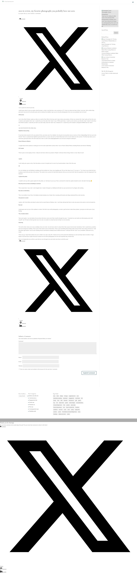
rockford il (55, 409)
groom (79, 400)
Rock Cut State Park (70, 407)
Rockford (77, 407)
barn (54, 395)
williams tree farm (62, 414)
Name (20, 357)
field (61, 400)
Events (32, 13)
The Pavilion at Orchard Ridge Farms (69, 411)
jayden (66, 402)
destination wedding (57, 398)
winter (68, 414)
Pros (30, 406)
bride (58, 395)
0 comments (38, 13)
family (54, 400)
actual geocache (54, 138)
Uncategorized (32, 409)
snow (69, 409)
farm (58, 400)
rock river (61, 409)
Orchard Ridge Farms (57, 405)
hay (54, 402)
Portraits (31, 404)
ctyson (21, 13)
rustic (65, 409)
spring (72, 409)
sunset (59, 411)
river (64, 407)
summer (55, 411)
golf (76, 400)
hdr (57, 402)
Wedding (31, 411)
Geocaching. (84, 135)
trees (79, 411)
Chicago (66, 395)
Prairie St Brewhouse (57, 407)
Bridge (61, 395)
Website (20, 365)
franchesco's (71, 400)
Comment (21, 341)
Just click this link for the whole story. (27, 128)
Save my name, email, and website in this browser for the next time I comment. (38, 369)
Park (64, 405)
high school (61, 402)
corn (78, 395)
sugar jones (77, 409)
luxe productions (79, 402)
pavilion (68, 405)
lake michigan (72, 402)
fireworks (65, 400)
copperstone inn (72, 395)
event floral (77, 398)
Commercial (32, 398)
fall (81, 398)
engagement (71, 398)
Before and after (33, 395)
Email (20, 361)
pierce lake (73, 405)
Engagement (32, 400)
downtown (65, 398)
